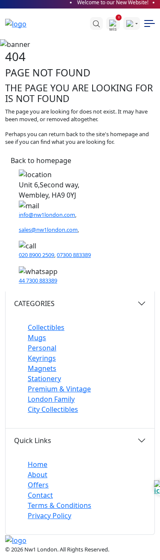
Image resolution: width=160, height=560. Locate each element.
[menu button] (149, 23)
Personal (42, 348)
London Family (51, 399)
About (37, 474)
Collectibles (46, 327)
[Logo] (20, 23)
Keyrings (42, 358)
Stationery (44, 378)
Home (37, 464)
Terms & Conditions (59, 505)
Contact (40, 495)
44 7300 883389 (38, 280)
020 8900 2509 (36, 255)
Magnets (42, 368)
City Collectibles (53, 409)
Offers (38, 485)
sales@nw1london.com (48, 229)
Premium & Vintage (59, 389)
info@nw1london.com (47, 215)
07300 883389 (74, 255)
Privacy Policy (49, 515)
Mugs (37, 337)
